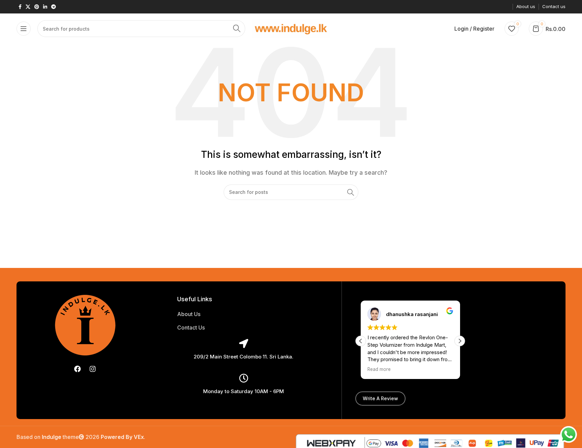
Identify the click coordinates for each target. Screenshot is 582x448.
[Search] (236, 28)
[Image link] (85, 324)
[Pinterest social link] (36, 6)
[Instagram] (92, 369)
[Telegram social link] (53, 6)
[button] (460, 341)
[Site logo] (291, 28)
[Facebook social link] (20, 6)
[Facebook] (77, 369)
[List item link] (243, 314)
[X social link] (28, 6)
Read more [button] (379, 369)
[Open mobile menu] (23, 28)
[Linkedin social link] (45, 6)
